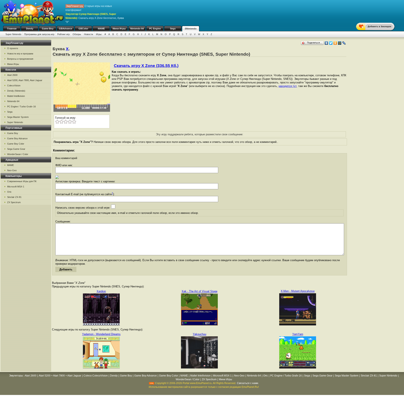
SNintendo (191, 28)
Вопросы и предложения (20, 59)
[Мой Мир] (340, 43)
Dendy (29, 28)
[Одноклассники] (335, 43)
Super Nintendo (13, 34)
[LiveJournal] (344, 43)
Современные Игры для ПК (21, 181)
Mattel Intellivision (16, 96)
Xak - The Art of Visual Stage (199, 291)
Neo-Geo (12, 170)
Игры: (99, 34)
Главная (11, 28)
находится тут (287, 86)
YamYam (297, 334)
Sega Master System (18, 117)
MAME (101, 28)
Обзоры (77, 34)
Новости (88, 34)
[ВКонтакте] (326, 43)
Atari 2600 (12, 75)
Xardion (101, 291)
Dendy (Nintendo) (16, 90)
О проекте (12, 48)
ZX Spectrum (14, 202)
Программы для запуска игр (39, 34)
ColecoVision (13, 85)
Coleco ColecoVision (96, 375)
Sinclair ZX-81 (14, 197)
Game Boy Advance (17, 138)
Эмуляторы (16, 375)
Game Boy (47, 28)
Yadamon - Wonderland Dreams (101, 334)
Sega (172, 28)
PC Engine (155, 28)
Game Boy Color (15, 143)
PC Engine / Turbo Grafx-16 (21, 106)
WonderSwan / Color (17, 154)
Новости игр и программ (20, 53)
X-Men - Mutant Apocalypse (298, 291)
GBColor (83, 28)
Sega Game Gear (16, 149)
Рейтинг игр (63, 34)
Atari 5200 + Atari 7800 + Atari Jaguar (60, 375)
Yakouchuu (199, 334)
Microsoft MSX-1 (15, 186)
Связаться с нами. (248, 383)
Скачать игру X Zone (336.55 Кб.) (146, 65)
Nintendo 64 (137, 28)
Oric (9, 192)
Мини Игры (119, 28)
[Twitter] (331, 43)
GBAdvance (65, 28)
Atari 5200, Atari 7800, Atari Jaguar (24, 80)
